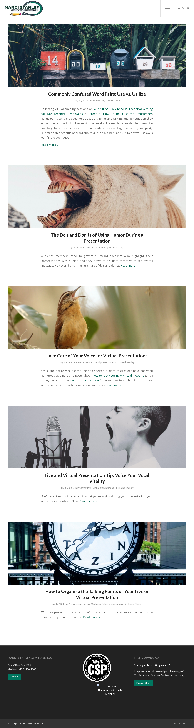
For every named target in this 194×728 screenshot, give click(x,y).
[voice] (97, 317)
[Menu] (167, 8)
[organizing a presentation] (97, 553)
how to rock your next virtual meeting (118, 375)
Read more (48, 145)
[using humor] (97, 196)
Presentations (96, 247)
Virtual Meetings (92, 603)
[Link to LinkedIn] (178, 8)
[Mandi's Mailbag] (97, 55)
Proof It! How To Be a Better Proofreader (120, 114)
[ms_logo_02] (23, 8)
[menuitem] (167, 8)
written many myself (86, 380)
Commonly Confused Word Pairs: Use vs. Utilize (97, 94)
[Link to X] (183, 8)
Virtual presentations (104, 362)
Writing (96, 100)
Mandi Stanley (112, 100)
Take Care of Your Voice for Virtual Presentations (97, 355)
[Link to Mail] (188, 8)
